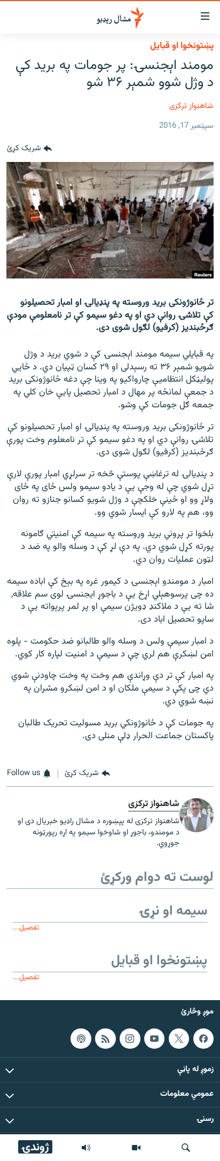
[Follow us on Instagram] (130, 1038)
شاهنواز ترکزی (191, 106)
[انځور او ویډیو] (136, 1147)
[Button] (29, 149)
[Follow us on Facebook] (203, 1038)
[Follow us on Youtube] (154, 1038)
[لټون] (186, 1147)
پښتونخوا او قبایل (182, 46)
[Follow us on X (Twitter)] (179, 1038)
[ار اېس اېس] (105, 1038)
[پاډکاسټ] (80, 1038)
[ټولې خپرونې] (86, 1147)
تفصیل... (26, 928)
